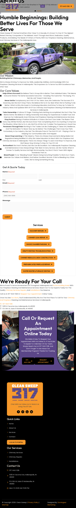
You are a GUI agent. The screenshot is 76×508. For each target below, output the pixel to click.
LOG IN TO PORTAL (16, 442)
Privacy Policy (33, 502)
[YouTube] (31, 411)
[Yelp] (27, 411)
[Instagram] (22, 411)
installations (35, 290)
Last (40, 180)
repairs (23, 290)
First (4, 180)
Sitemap (5, 505)
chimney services (13, 290)
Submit (7, 217)
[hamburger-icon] (42, 6)
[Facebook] (18, 411)
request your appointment (31, 294)
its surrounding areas (61, 285)
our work (15, 298)
